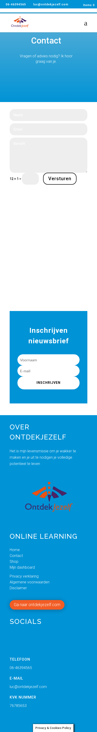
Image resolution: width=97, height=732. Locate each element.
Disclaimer (18, 588)
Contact (16, 555)
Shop (14, 561)
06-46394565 (16, 4)
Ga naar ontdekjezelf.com (37, 604)
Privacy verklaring (24, 576)
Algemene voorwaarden (30, 582)
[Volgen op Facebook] (18, 639)
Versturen (59, 178)
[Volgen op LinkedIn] (35, 639)
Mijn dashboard (22, 567)
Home (15, 550)
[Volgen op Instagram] (52, 639)
